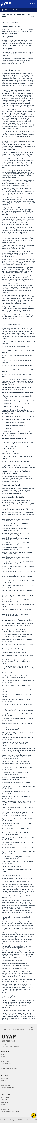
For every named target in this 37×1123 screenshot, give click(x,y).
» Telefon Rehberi (5, 1085)
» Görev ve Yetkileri (5, 1083)
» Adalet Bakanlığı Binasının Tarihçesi (10, 1111)
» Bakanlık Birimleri (5, 1099)
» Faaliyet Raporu (5, 1109)
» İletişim (3, 1114)
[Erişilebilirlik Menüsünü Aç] (33, 1115)
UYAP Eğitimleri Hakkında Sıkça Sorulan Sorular (15, 10)
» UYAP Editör (4, 1059)
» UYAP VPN (4, 1054)
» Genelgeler (4, 1107)
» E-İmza (3, 1056)
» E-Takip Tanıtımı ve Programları (9, 1068)
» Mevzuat (3, 1104)
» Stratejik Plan (4, 1102)
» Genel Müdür (4, 1078)
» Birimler (3, 1080)
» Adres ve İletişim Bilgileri (7, 1087)
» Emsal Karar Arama (6, 1063)
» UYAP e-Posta (5, 1061)
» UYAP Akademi (5, 1066)
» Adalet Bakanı (5, 1097)
